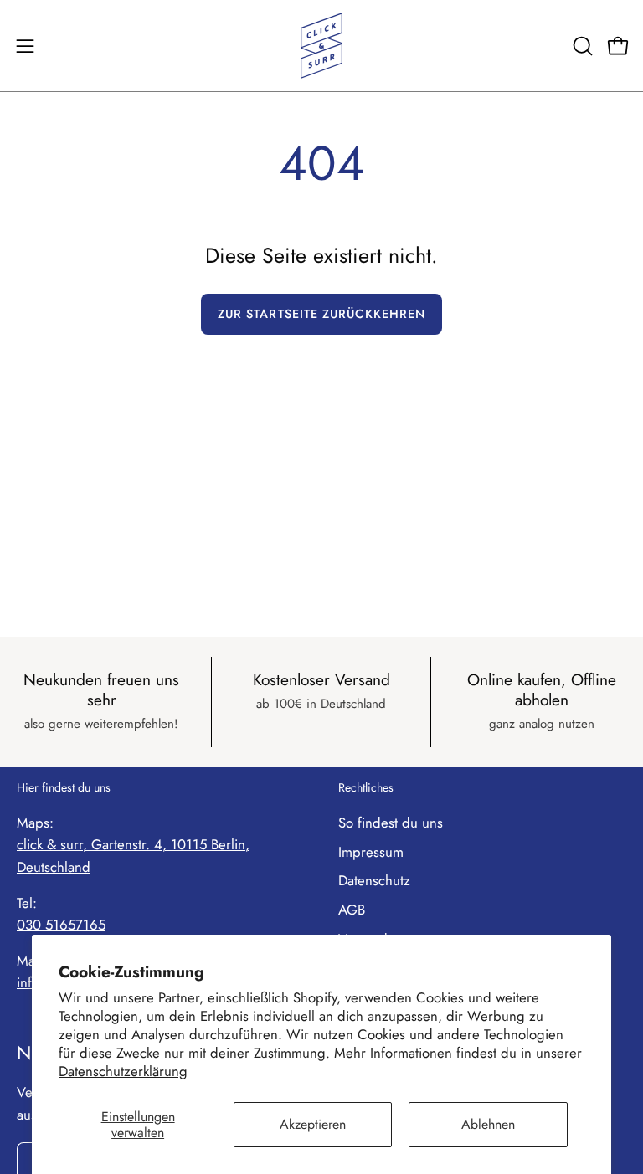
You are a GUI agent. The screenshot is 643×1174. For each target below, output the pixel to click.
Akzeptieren (313, 1124)
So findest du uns (390, 823)
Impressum (371, 852)
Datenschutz (374, 880)
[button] (581, 46)
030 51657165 (61, 925)
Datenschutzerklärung (123, 1071)
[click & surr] (321, 46)
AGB (351, 910)
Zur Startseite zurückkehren (321, 313)
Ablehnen (488, 1124)
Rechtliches (366, 788)
